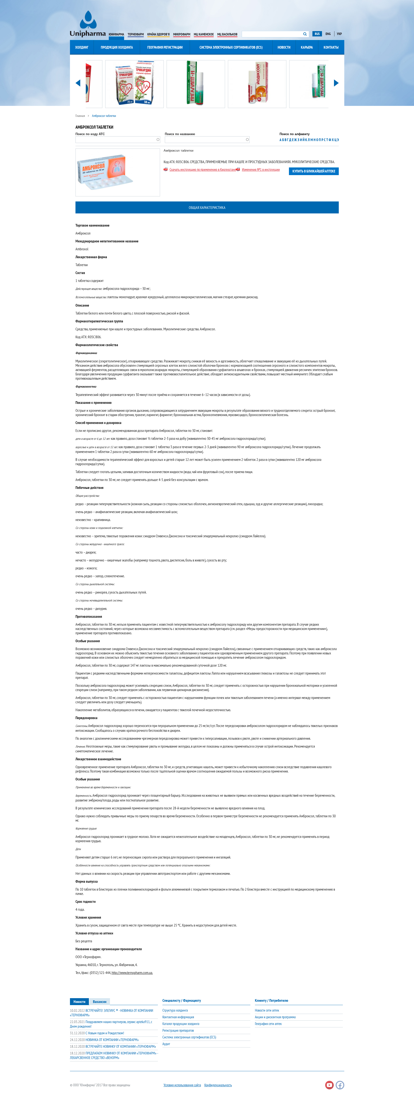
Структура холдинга (175, 1010)
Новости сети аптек (267, 1010)
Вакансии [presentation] (99, 1001)
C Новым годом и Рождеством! (97, 1033)
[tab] (207, 207)
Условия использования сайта (182, 1085)
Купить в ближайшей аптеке (314, 171)
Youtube (329, 1085)
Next (336, 83)
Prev (77, 83)
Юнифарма (116, 34)
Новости (284, 47)
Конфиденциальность (218, 1085)
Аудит (166, 1044)
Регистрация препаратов (178, 1030)
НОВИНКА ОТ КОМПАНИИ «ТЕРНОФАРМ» (104, 1039)
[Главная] (88, 24)
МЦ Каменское (204, 34)
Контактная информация (178, 1017)
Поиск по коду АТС (90, 134)
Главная (80, 116)
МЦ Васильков (227, 34)
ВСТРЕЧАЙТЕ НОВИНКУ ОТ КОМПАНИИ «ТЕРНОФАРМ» (113, 1046)
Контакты (331, 47)
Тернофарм (136, 34)
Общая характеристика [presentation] (207, 207)
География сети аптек (268, 1023)
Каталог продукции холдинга (180, 1023)
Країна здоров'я (158, 34)
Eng (328, 34)
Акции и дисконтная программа (275, 1017)
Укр (339, 34)
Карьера (307, 47)
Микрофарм (181, 34)
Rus (317, 34)
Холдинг (81, 47)
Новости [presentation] (79, 1001)
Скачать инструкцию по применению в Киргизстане (203, 169)
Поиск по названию (180, 134)
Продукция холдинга (117, 47)
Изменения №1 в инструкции (261, 169)
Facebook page (340, 1085)
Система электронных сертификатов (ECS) (231, 47)
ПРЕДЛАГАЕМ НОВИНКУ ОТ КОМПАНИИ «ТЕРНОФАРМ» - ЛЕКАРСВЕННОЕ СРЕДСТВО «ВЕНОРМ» (114, 1055)
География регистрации (165, 47)
